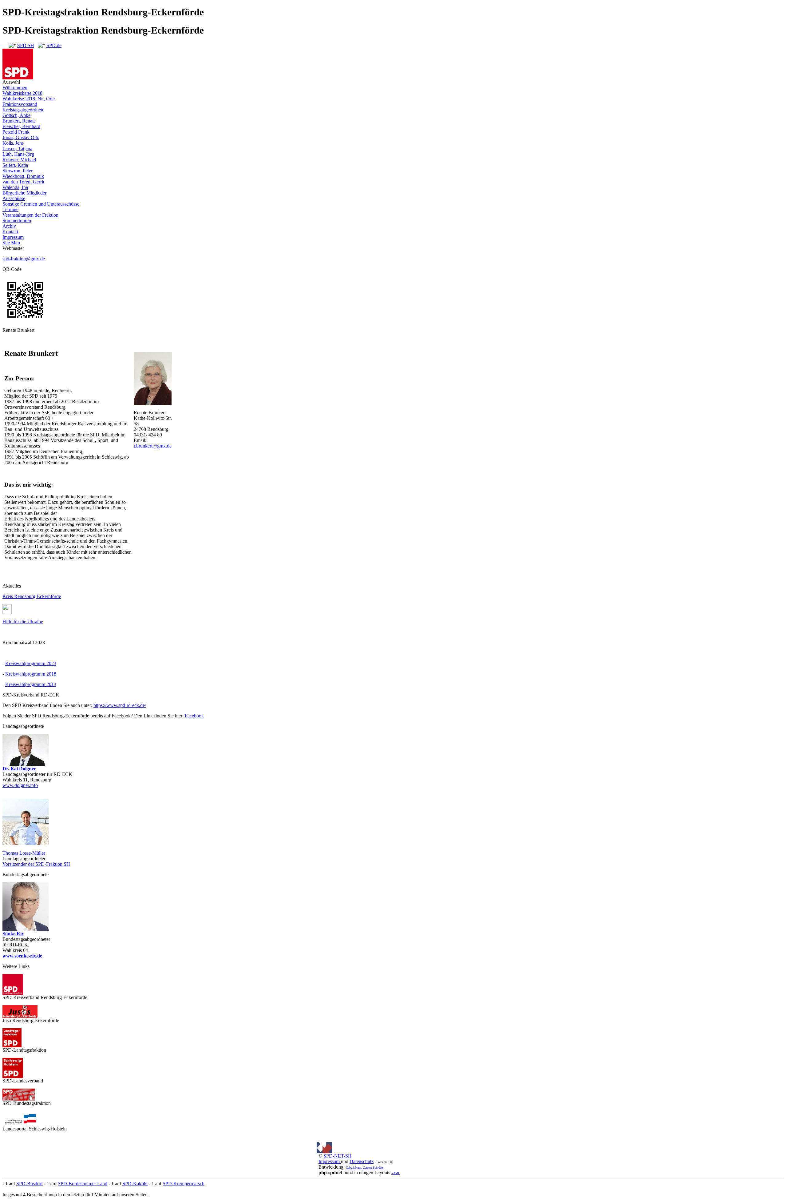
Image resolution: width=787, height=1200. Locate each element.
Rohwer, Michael (19, 159)
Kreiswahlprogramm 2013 (30, 684)
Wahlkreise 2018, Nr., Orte (28, 98)
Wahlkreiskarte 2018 (22, 93)
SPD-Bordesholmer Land (82, 1183)
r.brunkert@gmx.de (153, 445)
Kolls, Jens (13, 143)
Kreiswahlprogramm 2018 (30, 673)
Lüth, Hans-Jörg (18, 154)
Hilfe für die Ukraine (22, 621)
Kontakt (10, 231)
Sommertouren (16, 220)
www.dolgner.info (20, 785)
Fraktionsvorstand (19, 104)
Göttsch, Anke (16, 115)
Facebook (194, 715)
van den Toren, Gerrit (23, 181)
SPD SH (25, 45)
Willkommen (14, 87)
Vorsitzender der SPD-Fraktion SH (36, 864)
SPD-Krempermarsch (183, 1183)
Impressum (13, 237)
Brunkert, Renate (19, 120)
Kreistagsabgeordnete (23, 109)
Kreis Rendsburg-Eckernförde (31, 596)
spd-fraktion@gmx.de (23, 258)
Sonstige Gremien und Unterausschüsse (40, 204)
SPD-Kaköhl (135, 1183)
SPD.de (53, 45)
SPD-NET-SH (337, 1155)
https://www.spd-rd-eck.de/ (119, 705)
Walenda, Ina (15, 187)
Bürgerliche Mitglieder (24, 192)
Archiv (9, 226)
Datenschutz (362, 1161)
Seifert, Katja (15, 165)
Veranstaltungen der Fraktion (30, 215)
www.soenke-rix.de (22, 955)
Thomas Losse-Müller (23, 853)
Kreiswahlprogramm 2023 (30, 663)
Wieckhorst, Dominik (23, 176)
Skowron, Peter (17, 170)
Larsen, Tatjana (17, 148)
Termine (10, 209)
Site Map (11, 242)
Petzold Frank (16, 131)
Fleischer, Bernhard (21, 126)
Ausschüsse (13, 198)
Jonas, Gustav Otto (20, 137)
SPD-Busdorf (29, 1183)
